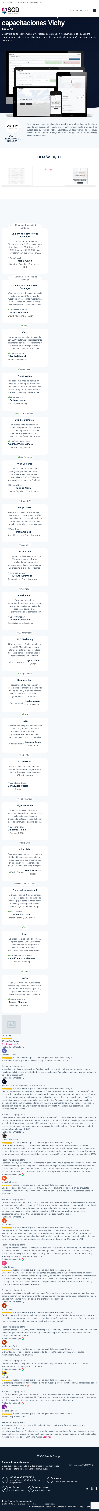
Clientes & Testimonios (67, 1506)
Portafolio (50, 1506)
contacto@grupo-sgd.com (65, 1481)
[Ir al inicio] (11, 10)
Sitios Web (9, 29)
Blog (81, 1506)
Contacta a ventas (77, 10)
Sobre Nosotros (36, 1506)
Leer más (47, 1437)
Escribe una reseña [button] (10, 1044)
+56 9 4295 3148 (16, 1490)
